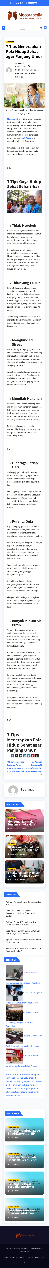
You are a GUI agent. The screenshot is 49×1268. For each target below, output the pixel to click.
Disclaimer (29, 1257)
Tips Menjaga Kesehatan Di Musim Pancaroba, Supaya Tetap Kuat (33, 766)
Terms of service (25, 1263)
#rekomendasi (21, 73)
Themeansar (24, 1251)
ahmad (21, 63)
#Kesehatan (33, 69)
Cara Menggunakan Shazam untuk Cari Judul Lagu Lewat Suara (23, 932)
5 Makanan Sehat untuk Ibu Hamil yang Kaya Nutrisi (23, 875)
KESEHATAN (10, 42)
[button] (41, 27)
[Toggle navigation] (22, 27)
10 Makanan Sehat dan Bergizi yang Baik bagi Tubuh (23, 850)
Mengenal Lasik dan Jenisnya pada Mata (21, 822)
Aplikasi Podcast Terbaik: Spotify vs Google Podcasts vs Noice (22, 923)
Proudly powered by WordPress (17, 1248)
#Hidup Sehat (21, 69)
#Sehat (32, 73)
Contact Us (20, 1257)
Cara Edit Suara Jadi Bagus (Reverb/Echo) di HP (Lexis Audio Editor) (21, 913)
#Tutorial (19, 76)
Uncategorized (13, 1127)
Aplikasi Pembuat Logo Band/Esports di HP (24, 903)
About (12, 1257)
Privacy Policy (40, 1257)
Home (6, 1257)
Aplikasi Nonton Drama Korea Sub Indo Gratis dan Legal (23, 940)
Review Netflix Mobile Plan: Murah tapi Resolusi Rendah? (23, 949)
